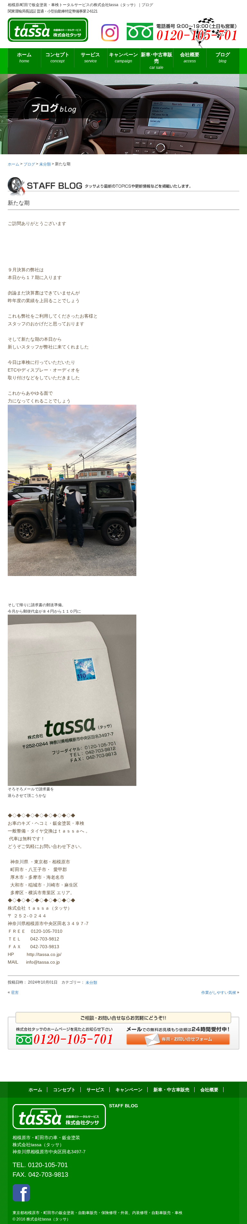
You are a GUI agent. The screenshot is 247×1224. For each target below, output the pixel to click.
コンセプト (57, 57)
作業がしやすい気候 (218, 992)
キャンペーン (123, 57)
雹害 (15, 992)
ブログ (222, 57)
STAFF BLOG (123, 1105)
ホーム (24, 57)
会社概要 (189, 57)
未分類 (91, 982)
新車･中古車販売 (156, 61)
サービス (96, 1089)
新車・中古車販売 (171, 1089)
